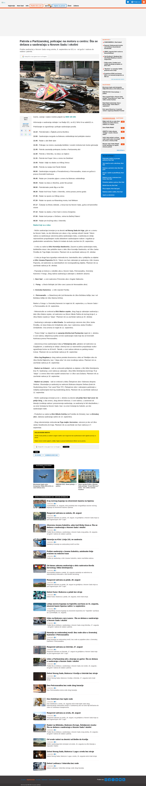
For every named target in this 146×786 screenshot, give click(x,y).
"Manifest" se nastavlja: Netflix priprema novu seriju (113, 69)
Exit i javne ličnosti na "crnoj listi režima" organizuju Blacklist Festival (113, 109)
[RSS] (123, 779)
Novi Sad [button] (20, 6)
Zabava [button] (76, 6)
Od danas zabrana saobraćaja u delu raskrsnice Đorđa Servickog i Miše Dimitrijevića (70, 566)
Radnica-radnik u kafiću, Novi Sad (113, 191)
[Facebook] (22, 130)
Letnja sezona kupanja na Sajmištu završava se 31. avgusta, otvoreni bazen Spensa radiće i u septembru (73, 605)
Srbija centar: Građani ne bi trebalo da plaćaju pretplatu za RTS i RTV (113, 64)
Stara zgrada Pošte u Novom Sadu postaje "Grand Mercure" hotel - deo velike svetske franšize (88, 487)
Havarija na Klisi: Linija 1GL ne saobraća (64, 539)
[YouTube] (120, 779)
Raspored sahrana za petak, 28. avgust (63, 580)
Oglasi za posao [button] (59, 6)
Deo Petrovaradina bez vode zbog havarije (65, 685)
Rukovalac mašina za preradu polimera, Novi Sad (111, 159)
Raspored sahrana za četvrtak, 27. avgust (65, 647)
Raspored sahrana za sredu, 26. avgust (64, 713)
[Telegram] (30, 134)
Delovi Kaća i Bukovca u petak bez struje (64, 592)
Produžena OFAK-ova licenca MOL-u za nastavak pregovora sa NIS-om (114, 75)
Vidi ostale (120, 150)
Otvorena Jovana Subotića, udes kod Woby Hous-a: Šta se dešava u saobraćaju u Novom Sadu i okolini (72, 526)
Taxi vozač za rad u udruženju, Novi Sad (113, 164)
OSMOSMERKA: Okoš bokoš (113, 42)
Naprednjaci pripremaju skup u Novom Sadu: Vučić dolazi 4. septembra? (112, 104)
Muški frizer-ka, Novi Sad (110, 185)
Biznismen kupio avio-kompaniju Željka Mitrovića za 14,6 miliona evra (43, 486)
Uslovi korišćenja (54, 779)
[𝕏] (26, 130)
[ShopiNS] (144, 2)
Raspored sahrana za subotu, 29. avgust (64, 513)
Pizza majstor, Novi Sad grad (111, 188)
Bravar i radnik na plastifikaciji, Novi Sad (113, 173)
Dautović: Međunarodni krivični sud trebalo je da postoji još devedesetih (113, 47)
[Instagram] (106, 779)
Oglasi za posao (108, 155)
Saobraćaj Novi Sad (51, 455)
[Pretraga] (128, 2)
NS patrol (38, 455)
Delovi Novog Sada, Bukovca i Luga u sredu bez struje (70, 751)
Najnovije (106, 39)
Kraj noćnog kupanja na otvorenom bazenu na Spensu (70, 501)
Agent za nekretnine (108, 195)
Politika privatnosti (65, 779)
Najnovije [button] (11, 6)
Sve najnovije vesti (117, 79)
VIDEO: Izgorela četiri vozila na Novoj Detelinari (113, 52)
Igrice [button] (47, 6)
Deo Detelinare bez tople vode (60, 699)
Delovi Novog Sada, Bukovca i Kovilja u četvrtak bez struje (72, 673)
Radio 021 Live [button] (36, 6)
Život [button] (69, 6)
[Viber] (22, 134)
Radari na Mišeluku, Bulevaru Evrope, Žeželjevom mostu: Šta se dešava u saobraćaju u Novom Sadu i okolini (72, 726)
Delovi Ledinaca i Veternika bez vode (63, 763)
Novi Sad (26, 123)
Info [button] (27, 6)
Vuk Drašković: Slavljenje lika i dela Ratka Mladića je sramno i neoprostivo (113, 58)
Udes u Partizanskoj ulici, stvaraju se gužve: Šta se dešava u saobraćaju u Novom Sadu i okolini (72, 660)
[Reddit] (30, 130)
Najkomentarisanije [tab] (109, 118)
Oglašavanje (31, 779)
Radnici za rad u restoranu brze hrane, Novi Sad (112, 178)
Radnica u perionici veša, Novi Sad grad (113, 168)
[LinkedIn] (116, 779)
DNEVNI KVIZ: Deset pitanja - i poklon (66, 485)
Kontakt (38, 779)
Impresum (44, 779)
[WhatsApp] (26, 134)
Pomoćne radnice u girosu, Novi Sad (113, 182)
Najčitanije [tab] (119, 118)
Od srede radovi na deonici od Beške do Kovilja (67, 739)
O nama (23, 779)
